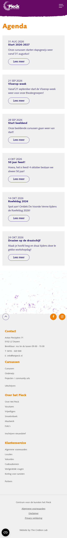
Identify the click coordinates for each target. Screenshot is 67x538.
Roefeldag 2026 (18, 201)
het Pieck (11, 5)
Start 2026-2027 (19, 45)
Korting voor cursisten (15, 474)
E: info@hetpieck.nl (13, 356)
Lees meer (18, 61)
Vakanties (9, 459)
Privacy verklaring (33, 518)
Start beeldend (17, 123)
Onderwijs (9, 374)
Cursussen (9, 369)
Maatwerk (9, 421)
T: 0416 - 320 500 (13, 351)
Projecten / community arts (17, 378)
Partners (8, 481)
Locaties (8, 454)
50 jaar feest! (16, 162)
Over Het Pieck (12, 402)
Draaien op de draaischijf (24, 240)
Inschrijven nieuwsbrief (15, 434)
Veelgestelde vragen (14, 469)
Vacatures (9, 407)
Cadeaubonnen (12, 464)
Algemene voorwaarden (16, 450)
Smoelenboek (11, 416)
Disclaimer (34, 513)
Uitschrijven (10, 386)
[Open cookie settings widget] (5, 532)
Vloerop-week (17, 84)
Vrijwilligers (10, 412)
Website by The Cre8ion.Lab (33, 530)
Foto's (7, 426)
